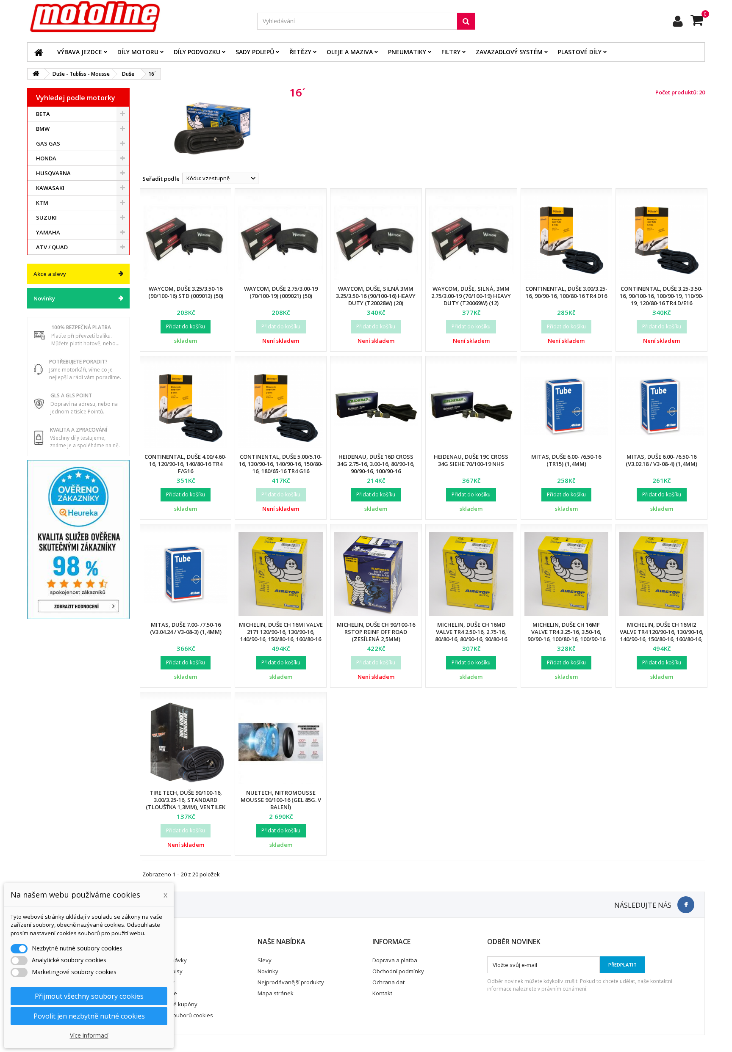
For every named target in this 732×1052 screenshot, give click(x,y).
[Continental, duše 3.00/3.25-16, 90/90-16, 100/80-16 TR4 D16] (566, 238)
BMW (43, 128)
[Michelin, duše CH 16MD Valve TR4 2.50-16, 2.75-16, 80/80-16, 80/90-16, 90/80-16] (471, 574)
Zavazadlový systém (509, 52)
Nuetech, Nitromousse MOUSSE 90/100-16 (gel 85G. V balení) (281, 800)
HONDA (46, 158)
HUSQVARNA (53, 173)
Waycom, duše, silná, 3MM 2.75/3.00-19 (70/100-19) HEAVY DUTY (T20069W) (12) (471, 296)
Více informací (89, 1035)
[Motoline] (135, 17)
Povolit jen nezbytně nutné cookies (89, 1016)
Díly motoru (137, 52)
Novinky (44, 298)
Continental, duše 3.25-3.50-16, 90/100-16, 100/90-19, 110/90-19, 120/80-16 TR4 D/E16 (662, 296)
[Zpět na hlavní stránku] (36, 74)
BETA (43, 114)
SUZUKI (46, 217)
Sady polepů (255, 52)
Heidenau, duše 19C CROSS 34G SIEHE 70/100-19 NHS (471, 460)
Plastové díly (580, 52)
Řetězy (300, 52)
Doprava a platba (394, 960)
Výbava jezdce (79, 52)
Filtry (450, 52)
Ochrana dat (388, 982)
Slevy (265, 960)
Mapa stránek (276, 993)
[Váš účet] (677, 21)
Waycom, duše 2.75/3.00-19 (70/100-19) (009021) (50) (281, 292)
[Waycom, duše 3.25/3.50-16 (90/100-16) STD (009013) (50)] (186, 238)
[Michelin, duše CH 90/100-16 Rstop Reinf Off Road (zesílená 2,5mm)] (376, 574)
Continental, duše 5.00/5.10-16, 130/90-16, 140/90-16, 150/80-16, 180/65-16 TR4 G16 (281, 464)
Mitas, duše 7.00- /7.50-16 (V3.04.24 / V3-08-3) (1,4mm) (186, 628)
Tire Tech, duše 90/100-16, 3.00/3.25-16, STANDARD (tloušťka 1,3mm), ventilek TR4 (185, 803)
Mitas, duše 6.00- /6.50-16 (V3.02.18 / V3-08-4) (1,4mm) (661, 460)
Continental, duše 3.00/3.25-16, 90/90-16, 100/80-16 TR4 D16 (566, 292)
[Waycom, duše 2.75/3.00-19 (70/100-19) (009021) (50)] (280, 238)
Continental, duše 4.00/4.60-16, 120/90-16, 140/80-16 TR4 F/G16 (185, 464)
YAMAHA (48, 232)
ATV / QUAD (52, 247)
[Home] (39, 52)
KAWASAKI (50, 188)
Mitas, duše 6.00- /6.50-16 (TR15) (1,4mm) (566, 460)
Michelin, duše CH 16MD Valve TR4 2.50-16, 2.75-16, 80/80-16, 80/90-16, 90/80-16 (471, 632)
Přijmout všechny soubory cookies (89, 996)
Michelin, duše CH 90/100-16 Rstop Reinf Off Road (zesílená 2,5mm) (376, 632)
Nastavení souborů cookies (177, 1015)
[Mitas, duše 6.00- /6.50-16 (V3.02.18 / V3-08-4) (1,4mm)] (661, 406)
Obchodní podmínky (398, 971)
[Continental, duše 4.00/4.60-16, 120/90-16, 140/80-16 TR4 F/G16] (186, 406)
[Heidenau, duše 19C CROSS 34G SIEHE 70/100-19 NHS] (471, 406)
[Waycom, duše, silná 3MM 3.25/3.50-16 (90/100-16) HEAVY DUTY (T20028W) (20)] (376, 238)
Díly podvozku (197, 52)
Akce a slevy (49, 274)
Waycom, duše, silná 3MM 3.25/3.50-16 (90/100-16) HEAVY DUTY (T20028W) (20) (376, 296)
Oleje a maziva (350, 52)
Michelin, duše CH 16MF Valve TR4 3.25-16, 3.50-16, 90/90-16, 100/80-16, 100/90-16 (566, 632)
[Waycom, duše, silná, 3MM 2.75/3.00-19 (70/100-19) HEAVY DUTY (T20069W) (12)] (471, 238)
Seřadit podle (161, 178)
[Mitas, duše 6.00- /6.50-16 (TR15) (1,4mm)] (566, 406)
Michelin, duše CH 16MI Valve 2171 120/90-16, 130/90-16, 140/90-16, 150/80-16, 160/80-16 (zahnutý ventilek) (281, 635)
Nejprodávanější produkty (291, 982)
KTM (42, 203)
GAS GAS (48, 143)
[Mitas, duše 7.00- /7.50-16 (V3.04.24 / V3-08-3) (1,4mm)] (186, 574)
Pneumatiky (407, 52)
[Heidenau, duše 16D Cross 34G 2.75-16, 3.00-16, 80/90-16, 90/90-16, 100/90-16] (376, 406)
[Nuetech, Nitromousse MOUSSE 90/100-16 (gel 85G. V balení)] (280, 742)
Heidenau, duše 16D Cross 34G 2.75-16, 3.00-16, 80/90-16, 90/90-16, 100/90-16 (376, 464)
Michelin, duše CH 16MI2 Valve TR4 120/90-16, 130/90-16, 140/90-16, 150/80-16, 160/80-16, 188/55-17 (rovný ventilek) (662, 635)
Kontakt (382, 993)
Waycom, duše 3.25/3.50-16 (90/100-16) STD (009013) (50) (185, 292)
